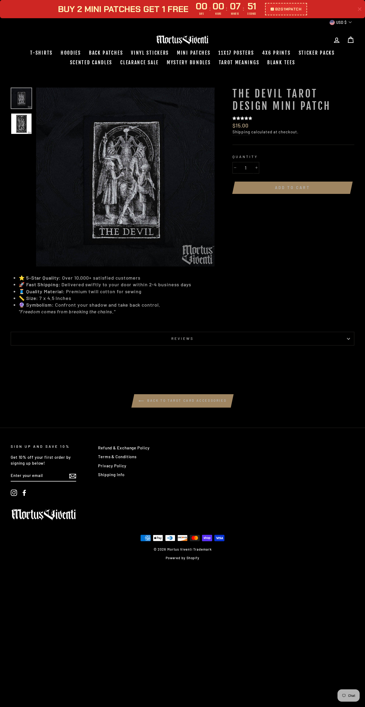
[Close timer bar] (360, 9)
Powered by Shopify (182, 558)
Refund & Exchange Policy (124, 447)
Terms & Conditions (117, 456)
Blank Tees (281, 62)
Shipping (241, 131)
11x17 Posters (236, 53)
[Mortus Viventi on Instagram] (14, 493)
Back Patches (106, 53)
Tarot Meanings (239, 62)
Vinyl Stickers (150, 53)
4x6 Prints (276, 53)
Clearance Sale (139, 62)
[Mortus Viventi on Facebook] (24, 493)
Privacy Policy (112, 465)
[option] (125, 177)
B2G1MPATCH (288, 9)
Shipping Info (111, 474)
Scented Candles (91, 62)
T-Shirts (41, 53)
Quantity (245, 156)
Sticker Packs (317, 53)
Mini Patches (193, 53)
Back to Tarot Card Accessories (186, 400)
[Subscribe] (72, 475)
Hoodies (71, 53)
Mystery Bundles (189, 62)
